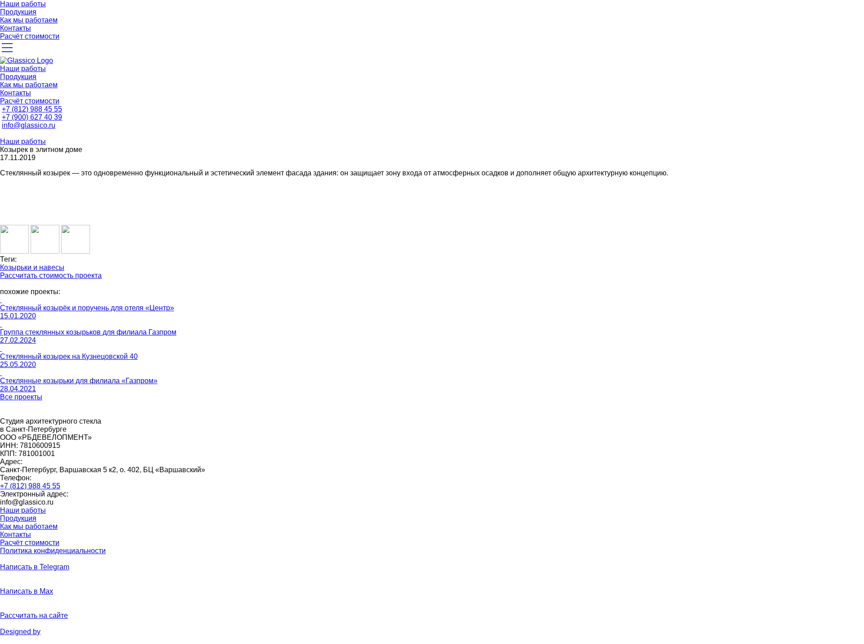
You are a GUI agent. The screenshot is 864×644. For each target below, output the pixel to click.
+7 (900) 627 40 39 (32, 117)
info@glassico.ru (28, 125)
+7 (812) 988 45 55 (32, 109)
